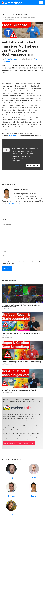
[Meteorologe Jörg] (11, 469)
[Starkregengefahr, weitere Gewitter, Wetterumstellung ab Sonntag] (22, 321)
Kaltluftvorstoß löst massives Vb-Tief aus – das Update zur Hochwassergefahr (21, 48)
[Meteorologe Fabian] (34, 487)
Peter (34, 478)
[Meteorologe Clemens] (11, 487)
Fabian (33, 496)
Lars (11, 514)
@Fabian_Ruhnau (14, 203)
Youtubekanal (14, 136)
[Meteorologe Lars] (11, 506)
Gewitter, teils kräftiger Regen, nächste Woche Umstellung (21, 362)
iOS (35, 437)
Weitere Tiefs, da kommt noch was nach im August (19, 390)
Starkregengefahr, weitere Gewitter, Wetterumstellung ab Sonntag (21, 334)
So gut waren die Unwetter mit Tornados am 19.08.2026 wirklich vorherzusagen (21, 305)
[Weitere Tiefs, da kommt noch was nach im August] (22, 378)
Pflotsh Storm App (17, 437)
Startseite (6, 15)
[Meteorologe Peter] (34, 469)
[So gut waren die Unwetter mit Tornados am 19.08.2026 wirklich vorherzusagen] (22, 293)
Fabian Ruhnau (10, 59)
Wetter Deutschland (20, 15)
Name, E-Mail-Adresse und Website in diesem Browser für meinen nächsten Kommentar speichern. (22, 263)
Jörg (11, 478)
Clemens (11, 496)
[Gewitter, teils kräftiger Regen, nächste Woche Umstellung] (22, 350)
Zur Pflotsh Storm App (26, 443)
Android (29, 437)
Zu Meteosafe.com (10, 443)
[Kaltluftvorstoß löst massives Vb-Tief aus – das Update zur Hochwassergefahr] (22, 30)
